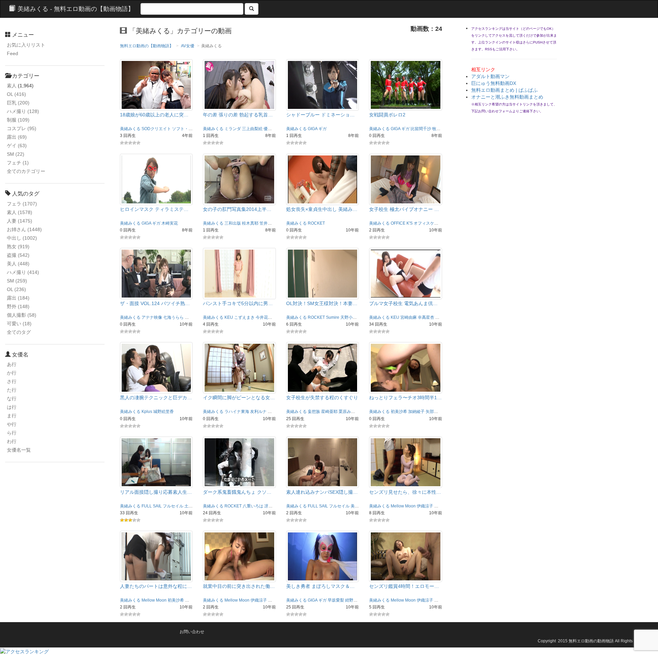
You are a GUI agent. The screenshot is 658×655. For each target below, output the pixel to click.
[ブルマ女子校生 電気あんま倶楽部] (405, 273)
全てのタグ (19, 332)
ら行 (11, 433)
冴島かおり (274, 506)
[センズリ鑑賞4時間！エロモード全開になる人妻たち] (405, 556)
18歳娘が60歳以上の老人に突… (154, 114)
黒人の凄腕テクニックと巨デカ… (156, 397)
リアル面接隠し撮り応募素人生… (156, 492)
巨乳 (18, 102)
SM (15, 154)
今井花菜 (264, 317)
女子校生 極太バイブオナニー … (404, 209)
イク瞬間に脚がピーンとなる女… (239, 397)
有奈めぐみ (195, 600)
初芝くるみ (195, 317)
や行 (11, 424)
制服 (18, 120)
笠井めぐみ (269, 223)
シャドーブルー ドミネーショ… (320, 114)
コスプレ (21, 128)
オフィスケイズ (428, 223)
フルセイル (173, 506)
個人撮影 (21, 315)
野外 (18, 306)
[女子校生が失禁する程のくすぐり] (322, 367)
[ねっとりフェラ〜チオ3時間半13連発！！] (405, 367)
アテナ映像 (152, 317)
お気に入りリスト (26, 45)
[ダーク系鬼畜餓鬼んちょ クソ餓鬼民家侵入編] (239, 462)
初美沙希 (399, 411)
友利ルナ (258, 411)
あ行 (11, 364)
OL (16, 94)
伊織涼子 (425, 506)
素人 (11, 85)
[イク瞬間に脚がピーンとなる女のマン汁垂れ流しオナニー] (239, 367)
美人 (18, 263)
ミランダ (232, 128)
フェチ (18, 162)
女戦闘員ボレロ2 (387, 114)
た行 (11, 390)
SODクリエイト (156, 128)
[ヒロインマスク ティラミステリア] (156, 178)
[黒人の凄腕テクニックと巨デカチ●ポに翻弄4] (156, 367)
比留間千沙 (421, 128)
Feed (12, 53)
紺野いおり (355, 600)
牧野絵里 (440, 128)
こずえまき (244, 317)
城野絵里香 (163, 411)
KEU (228, 317)
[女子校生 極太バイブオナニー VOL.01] (405, 178)
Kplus (147, 411)
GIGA (312, 128)
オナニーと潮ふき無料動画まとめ (507, 97)
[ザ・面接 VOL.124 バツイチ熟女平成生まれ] (156, 273)
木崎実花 (169, 223)
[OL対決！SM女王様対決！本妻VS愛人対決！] (322, 273)
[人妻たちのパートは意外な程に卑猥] (156, 556)
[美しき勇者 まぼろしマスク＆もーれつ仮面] (322, 556)
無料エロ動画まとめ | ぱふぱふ (504, 90)
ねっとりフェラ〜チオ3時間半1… (405, 397)
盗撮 (18, 255)
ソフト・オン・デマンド (194, 128)
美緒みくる (130, 128)
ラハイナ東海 (236, 411)
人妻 (19, 221)
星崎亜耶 (329, 411)
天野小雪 (348, 317)
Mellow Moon (403, 506)
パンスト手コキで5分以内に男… (238, 303)
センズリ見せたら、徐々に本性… (405, 492)
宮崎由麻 (408, 317)
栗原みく (347, 411)
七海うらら (173, 317)
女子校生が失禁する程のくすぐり (322, 397)
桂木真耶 (250, 223)
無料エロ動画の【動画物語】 (146, 45)
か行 (11, 373)
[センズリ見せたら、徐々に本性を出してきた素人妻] (405, 462)
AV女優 (187, 45)
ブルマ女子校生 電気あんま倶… (403, 303)
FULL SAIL (152, 506)
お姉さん (24, 229)
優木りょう (274, 128)
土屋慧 (190, 506)
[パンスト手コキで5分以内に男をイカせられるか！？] (239, 273)
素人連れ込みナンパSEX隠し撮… (322, 492)
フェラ (22, 203)
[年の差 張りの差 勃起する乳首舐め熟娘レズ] (239, 84)
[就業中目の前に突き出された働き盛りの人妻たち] (239, 556)
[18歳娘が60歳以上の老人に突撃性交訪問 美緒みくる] (156, 84)
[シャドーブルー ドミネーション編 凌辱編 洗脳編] (322, 84)
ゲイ (17, 145)
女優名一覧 (19, 450)
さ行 (11, 381)
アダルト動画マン (490, 76)
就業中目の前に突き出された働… (239, 586)
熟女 (18, 246)
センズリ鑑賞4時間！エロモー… (404, 586)
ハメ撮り (23, 111)
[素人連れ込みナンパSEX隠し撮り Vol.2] (322, 462)
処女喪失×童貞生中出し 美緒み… (321, 209)
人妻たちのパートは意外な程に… (156, 586)
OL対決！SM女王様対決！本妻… (321, 303)
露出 (17, 137)
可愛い (19, 323)
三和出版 (232, 223)
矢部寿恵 (434, 411)
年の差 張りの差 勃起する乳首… (238, 114)
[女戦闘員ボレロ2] (405, 84)
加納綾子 (416, 411)
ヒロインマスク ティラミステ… (154, 209)
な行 (11, 398)
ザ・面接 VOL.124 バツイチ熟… (155, 303)
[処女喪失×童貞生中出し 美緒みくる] (322, 178)
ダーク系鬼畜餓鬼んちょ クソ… (237, 492)
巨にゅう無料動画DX (493, 83)
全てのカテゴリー (26, 171)
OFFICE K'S (402, 223)
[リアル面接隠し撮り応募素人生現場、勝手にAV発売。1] (156, 462)
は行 (11, 407)
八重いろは (253, 506)
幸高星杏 (426, 317)
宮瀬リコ (276, 411)
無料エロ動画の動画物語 (591, 641)
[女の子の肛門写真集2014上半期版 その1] (239, 178)
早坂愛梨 (443, 317)
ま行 (11, 415)
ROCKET (316, 223)
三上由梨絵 (252, 128)
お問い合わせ (192, 631)
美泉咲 (357, 506)
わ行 (11, 441)
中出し (22, 238)
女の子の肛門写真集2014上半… (237, 209)
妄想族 (314, 411)
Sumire (332, 317)
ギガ (322, 128)
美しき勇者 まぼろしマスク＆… (320, 586)
